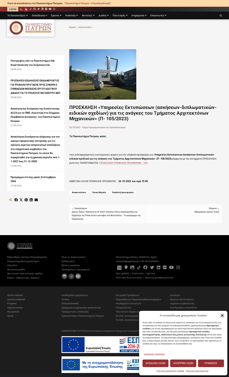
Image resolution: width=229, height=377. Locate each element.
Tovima (65, 299)
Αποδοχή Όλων (155, 363)
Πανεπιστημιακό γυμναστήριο (23, 261)
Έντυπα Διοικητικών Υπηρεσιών (133, 320)
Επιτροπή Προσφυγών (127, 295)
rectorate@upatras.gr (127, 261)
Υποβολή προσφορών (123, 192)
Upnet (10, 316)
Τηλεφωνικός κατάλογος (75, 311)
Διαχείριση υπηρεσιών (154, 354)
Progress (12, 303)
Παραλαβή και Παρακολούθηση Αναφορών (138, 299)
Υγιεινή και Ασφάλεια (127, 311)
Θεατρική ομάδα (16, 269)
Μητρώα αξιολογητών (182, 299)
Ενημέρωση (138, 15)
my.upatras (13, 311)
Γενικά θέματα (99, 192)
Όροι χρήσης (122, 273)
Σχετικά (150, 273)
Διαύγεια (175, 295)
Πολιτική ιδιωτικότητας (197, 371)
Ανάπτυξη (70, 15)
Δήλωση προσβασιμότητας (159, 277)
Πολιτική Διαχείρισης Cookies (170, 371)
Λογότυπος (138, 273)
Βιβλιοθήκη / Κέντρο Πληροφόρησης (27, 257)
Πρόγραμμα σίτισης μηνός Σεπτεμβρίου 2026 (33, 179)
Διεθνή (102, 15)
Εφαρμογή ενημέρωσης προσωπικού (81, 307)
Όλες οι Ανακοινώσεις (74, 257)
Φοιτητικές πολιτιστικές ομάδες (25, 273)
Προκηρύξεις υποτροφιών (76, 269)
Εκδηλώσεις (68, 261)
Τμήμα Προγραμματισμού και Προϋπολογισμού (104, 127)
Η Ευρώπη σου (123, 307)
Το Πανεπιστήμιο (16, 15)
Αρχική (73, 27)
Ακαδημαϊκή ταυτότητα (128, 303)
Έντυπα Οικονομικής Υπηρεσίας (133, 316)
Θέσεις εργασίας (71, 265)
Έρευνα (55, 15)
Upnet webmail (15, 295)
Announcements (70, 303)
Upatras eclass (15, 307)
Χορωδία (12, 265)
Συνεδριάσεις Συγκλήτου (183, 307)
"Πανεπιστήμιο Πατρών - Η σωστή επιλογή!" (87, 3)
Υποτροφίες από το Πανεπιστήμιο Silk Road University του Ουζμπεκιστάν (33, 62)
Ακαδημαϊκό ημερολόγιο (75, 295)
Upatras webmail (16, 299)
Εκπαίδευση (38, 15)
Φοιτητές (87, 15)
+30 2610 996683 (149, 261)
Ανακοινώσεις (85, 27)
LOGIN (12, 9)
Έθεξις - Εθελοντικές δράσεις (23, 277)
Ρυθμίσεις (211, 363)
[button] (222, 315)
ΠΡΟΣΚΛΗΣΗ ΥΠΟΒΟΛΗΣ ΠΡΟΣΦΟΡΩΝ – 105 (123, 163)
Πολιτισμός (119, 15)
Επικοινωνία (157, 15)
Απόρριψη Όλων (183, 363)
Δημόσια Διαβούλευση (182, 303)
